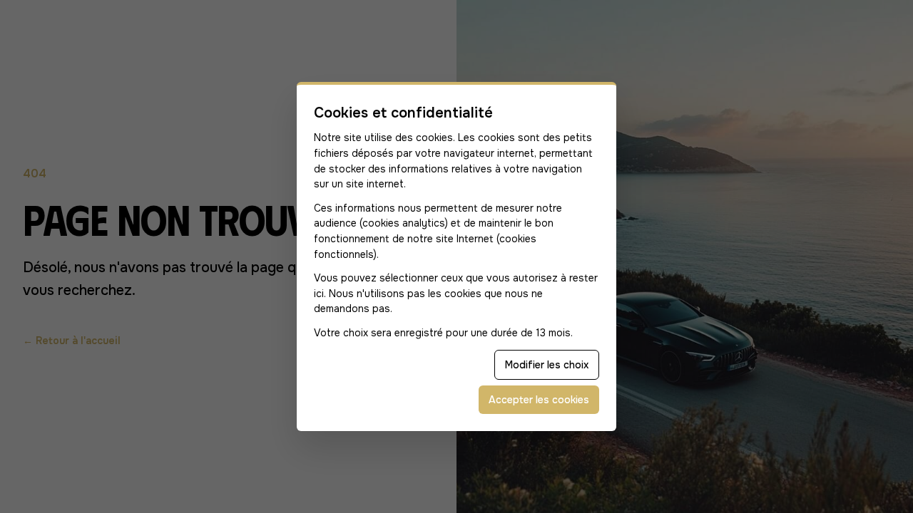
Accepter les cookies (539, 399)
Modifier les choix (546, 364)
